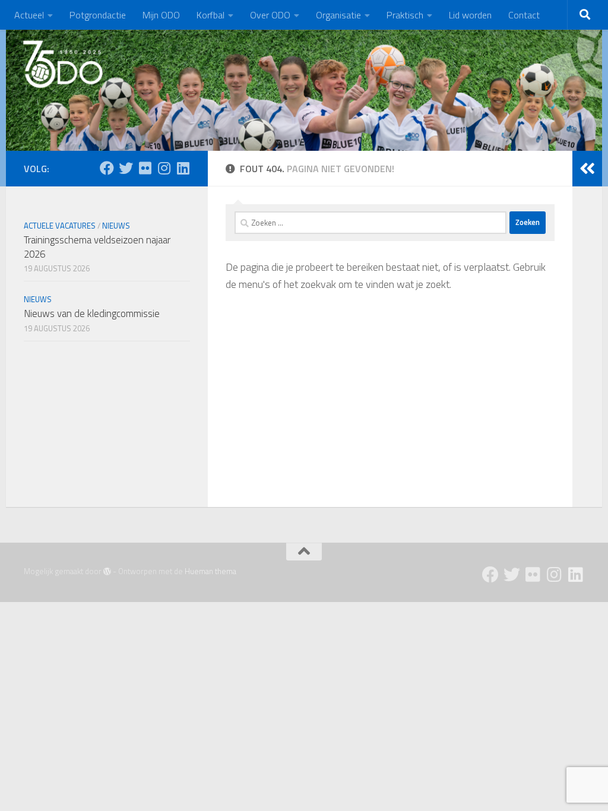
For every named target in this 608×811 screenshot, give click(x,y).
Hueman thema (210, 571)
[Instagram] (164, 168)
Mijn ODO (161, 15)
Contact (524, 15)
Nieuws (116, 226)
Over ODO (270, 15)
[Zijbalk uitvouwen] (587, 168)
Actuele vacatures (60, 226)
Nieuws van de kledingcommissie (92, 313)
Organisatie (338, 15)
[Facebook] (107, 168)
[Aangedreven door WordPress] (107, 571)
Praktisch (405, 15)
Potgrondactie (97, 15)
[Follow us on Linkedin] (183, 168)
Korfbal (210, 15)
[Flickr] (145, 168)
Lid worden (470, 15)
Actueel (29, 15)
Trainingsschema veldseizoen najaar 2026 (97, 247)
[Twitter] (126, 168)
